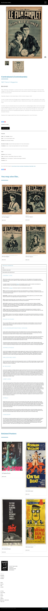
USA (35, 166)
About (1, 582)
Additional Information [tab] (7, 265)
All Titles (2, 591)
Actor (1, 597)
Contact (1, 587)
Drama (15, 166)
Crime (13, 166)
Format (1, 595)
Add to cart (5, 128)
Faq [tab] (3, 267)
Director (1, 598)
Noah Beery (31, 166)
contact (10, 287)
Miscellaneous (26, 166)
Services (1, 584)
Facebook (2, 575)
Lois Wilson (22, 166)
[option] (24, 32)
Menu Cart (2, 601)
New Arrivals (2, 592)
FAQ (1, 585)
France (18, 166)
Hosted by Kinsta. (45, 608)
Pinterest (2, 578)
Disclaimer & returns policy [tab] (8, 272)
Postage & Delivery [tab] (6, 270)
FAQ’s (18, 284)
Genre (1, 594)
